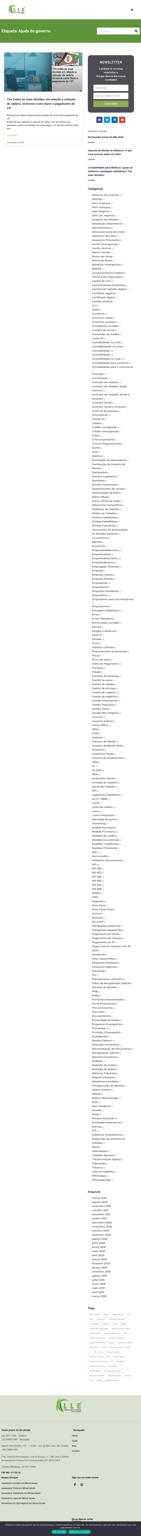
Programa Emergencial (106, 1024)
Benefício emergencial (106, 264)
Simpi (95, 1114)
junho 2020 (99, 1247)
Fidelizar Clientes (103, 647)
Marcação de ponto (104, 819)
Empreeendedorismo (105, 550)
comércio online (102, 317)
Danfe (96, 447)
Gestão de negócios (104, 696)
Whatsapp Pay (101, 1179)
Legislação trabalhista (106, 794)
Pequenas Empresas (105, 962)
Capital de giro (118, 1314)
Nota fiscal (98, 905)
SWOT (96, 1147)
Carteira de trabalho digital (109, 289)
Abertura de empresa (105, 194)
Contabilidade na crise (106, 358)
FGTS (95, 643)
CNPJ (95, 309)
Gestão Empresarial (104, 700)
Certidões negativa (104, 293)
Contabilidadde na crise (107, 346)
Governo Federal (102, 721)
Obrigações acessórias (106, 925)
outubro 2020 (100, 1230)
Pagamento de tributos (107, 938)
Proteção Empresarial (106, 1032)
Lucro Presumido (103, 815)
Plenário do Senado (104, 987)
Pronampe (98, 1028)
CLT (94, 305)
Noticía (96, 913)
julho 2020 (98, 1242)
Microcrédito (100, 856)
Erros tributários (102, 618)
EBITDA (97, 542)
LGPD (95, 802)
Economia (98, 546)
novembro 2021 (101, 1206)
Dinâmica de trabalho (105, 509)
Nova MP (97, 921)
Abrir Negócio (101, 211)
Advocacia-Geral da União (108, 231)
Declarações (99, 472)
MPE (95, 897)
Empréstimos (100, 606)
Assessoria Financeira (105, 240)
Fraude (96, 671)
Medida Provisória (103, 831)
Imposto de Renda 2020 (107, 745)
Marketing (98, 823)
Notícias (97, 917)
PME (95, 991)
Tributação (99, 1163)
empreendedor (95, 1333)
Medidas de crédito (104, 835)
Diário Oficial (100, 496)
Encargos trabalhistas (105, 610)
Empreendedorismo (104, 558)
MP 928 (96, 876)
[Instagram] (82, 1485)
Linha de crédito (102, 807)
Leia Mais (91, 142)
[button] (132, 10)
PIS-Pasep (98, 971)
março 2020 (99, 1259)
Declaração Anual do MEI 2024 (106, 137)
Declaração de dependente (109, 460)
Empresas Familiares (105, 591)
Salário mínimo (101, 1089)
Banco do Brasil (102, 260)
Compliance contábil (105, 326)
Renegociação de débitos (108, 1085)
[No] (137, 1528)
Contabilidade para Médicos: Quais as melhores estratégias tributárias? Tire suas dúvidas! (110, 171)
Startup (97, 1126)
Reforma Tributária (104, 1073)
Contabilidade (101, 350)
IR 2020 (96, 770)
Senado (96, 1110)
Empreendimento (103, 562)
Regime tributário (103, 1077)
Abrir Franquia (101, 207)
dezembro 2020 (102, 1222)
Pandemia (98, 954)
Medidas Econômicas (105, 839)
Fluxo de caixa (101, 659)
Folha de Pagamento (105, 663)
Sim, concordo (59, 1532)
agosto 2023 (99, 1202)
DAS (94, 452)
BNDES (96, 268)
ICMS (95, 733)
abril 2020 (98, 1255)
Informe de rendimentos (107, 758)
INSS (95, 762)
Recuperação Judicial (105, 1052)
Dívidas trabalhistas (104, 521)
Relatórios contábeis (105, 1081)
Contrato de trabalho (105, 382)
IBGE (95, 729)
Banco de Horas (102, 256)
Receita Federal (102, 1040)
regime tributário (114, 1375)
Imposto (97, 737)
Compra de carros (103, 330)
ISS (95, 1352)
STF (94, 1130)
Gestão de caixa (102, 680)
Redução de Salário (97, 1375)
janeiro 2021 (99, 1218)
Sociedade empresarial (106, 1122)
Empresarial (99, 583)
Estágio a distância (104, 631)
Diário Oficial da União (106, 501)
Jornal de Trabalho (104, 786)
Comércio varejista (104, 322)
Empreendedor (101, 554)
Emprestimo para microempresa (112, 599)
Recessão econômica (105, 1044)
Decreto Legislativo (104, 476)
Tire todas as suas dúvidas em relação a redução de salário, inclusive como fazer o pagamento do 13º (41, 104)
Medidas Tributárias (104, 848)
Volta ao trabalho (103, 1171)
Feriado (97, 639)
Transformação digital (106, 1159)
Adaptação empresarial (107, 223)
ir (89, 1352)
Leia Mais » (12, 135)
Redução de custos (104, 1065)
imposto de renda (116, 1347)
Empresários (100, 587)
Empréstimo (100, 595)
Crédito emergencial (105, 431)
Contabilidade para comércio (110, 363)
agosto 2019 (99, 1275)
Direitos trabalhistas (105, 517)
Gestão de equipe (103, 684)
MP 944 (97, 884)
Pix (94, 975)
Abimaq (97, 199)
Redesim (97, 1061)
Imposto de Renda (103, 741)
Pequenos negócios (104, 966)
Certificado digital (103, 297)
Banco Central (101, 252)
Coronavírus (99, 415)
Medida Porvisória (103, 827)
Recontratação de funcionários (111, 1048)
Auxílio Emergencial (104, 244)
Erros (95, 614)
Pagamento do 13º (103, 942)
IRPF (95, 774)
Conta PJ (97, 338)
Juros (101, 1352)
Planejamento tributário (107, 979)
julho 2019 (98, 1279)
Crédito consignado (104, 427)
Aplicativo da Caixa (104, 235)
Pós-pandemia (101, 1016)
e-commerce (100, 537)
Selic (95, 1102)
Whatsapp (98, 1175)
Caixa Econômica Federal (108, 272)
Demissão (98, 480)
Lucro (95, 811)
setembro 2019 (101, 1271)
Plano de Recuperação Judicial (111, 983)
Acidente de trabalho (105, 219)
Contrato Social (102, 402)
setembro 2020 (101, 1234)
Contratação (100, 378)
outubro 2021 (100, 1210)
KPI (94, 790)
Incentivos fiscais (102, 753)
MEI (94, 852)
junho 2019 (98, 1283)
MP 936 (96, 880)
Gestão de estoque (104, 688)
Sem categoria (101, 1106)
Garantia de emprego (105, 676)
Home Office (100, 725)
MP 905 (96, 868)
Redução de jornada (112, 1371)
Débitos (97, 456)
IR (93, 766)
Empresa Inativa (102, 574)
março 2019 (99, 1296)
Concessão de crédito (105, 334)
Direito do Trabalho (104, 513)
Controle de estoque (105, 411)
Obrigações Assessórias (107, 930)
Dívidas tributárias (103, 525)
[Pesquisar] (136, 31)
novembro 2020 (102, 1226)
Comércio (98, 313)
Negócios (98, 901)
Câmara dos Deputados (107, 276)
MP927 (96, 893)
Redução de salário (104, 1069)
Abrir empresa (101, 203)
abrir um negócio (103, 215)
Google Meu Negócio (105, 712)
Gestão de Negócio (116, 1338)
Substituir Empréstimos (107, 1134)
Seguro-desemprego (105, 1097)
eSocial (96, 626)
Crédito (96, 423)
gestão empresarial (97, 1342)
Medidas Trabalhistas (105, 843)
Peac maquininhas (103, 958)
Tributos (97, 1167)
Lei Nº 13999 (99, 798)
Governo (97, 717)
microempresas (119, 1357)
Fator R (96, 635)
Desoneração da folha (106, 492)
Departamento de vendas (108, 488)
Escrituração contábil (105, 622)
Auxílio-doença (101, 248)
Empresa (97, 570)
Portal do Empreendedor (108, 999)
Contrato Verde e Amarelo (108, 406)
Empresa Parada (102, 578)
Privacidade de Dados (106, 1020)
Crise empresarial (103, 439)
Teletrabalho (100, 1151)
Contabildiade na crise (106, 342)
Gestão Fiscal (100, 708)
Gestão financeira (103, 704)
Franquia (97, 667)
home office (94, 1347)
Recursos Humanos (104, 1056)
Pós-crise (98, 1011)
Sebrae (96, 1093)
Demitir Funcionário (105, 484)
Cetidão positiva (102, 301)
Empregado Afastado (105, 566)
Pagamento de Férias (105, 934)
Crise (95, 435)
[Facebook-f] (75, 1485)
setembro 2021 (101, 1214)
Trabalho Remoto (103, 1155)
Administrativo (101, 227)
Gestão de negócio (104, 692)
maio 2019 (98, 1288)
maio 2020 (98, 1251)
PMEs (95, 995)
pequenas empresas (97, 1366)
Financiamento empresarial (109, 651)
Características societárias (108, 285)
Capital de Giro (101, 281)
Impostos (98, 749)
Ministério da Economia (107, 860)
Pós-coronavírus (102, 1007)
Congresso (100, 1319)
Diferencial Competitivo (107, 505)
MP (94, 864)
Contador (98, 374)
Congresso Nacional (116, 1319)
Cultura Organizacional (106, 443)
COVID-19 (98, 419)
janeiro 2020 (100, 1267)
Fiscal (95, 655)
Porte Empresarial (103, 1003)
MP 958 (96, 889)
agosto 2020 (100, 1238)
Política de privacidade (80, 1532)
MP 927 (96, 872)
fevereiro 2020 (101, 1263)
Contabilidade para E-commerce (112, 367)
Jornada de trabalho (105, 782)
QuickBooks (99, 1036)
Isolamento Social (103, 778)
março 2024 (99, 1197)
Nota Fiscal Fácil (102, 909)
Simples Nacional (103, 1118)
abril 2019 (98, 1292)
